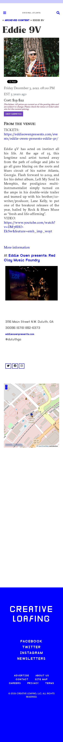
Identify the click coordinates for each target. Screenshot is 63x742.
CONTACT (22, 679)
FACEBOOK (31, 641)
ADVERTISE (21, 676)
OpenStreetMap (43, 446)
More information (17, 247)
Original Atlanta (31, 13)
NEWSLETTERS (31, 659)
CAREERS (15, 683)
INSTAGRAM (31, 653)
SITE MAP (41, 679)
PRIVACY (33, 683)
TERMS (49, 683)
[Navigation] (3, 12)
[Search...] (58, 12)
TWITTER (31, 647)
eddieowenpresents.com (19, 334)
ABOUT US (42, 676)
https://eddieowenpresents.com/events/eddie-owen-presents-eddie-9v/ (31, 136)
